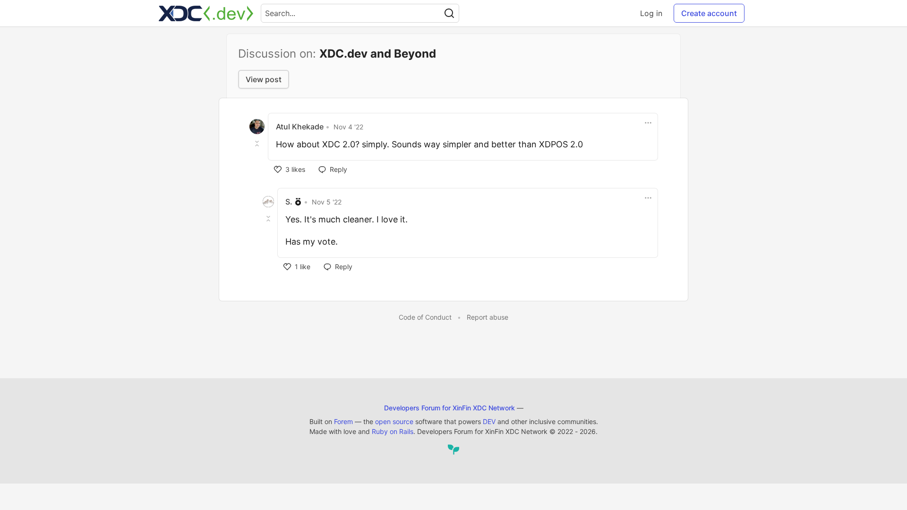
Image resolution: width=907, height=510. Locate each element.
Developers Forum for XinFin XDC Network (449, 408)
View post (264, 79)
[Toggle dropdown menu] (648, 122)
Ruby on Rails (392, 431)
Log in (651, 13)
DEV (489, 421)
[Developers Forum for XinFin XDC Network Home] (206, 13)
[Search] (449, 13)
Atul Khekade (300, 126)
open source (394, 421)
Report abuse (487, 317)
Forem (343, 421)
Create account (709, 13)
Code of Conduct (425, 317)
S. (288, 201)
